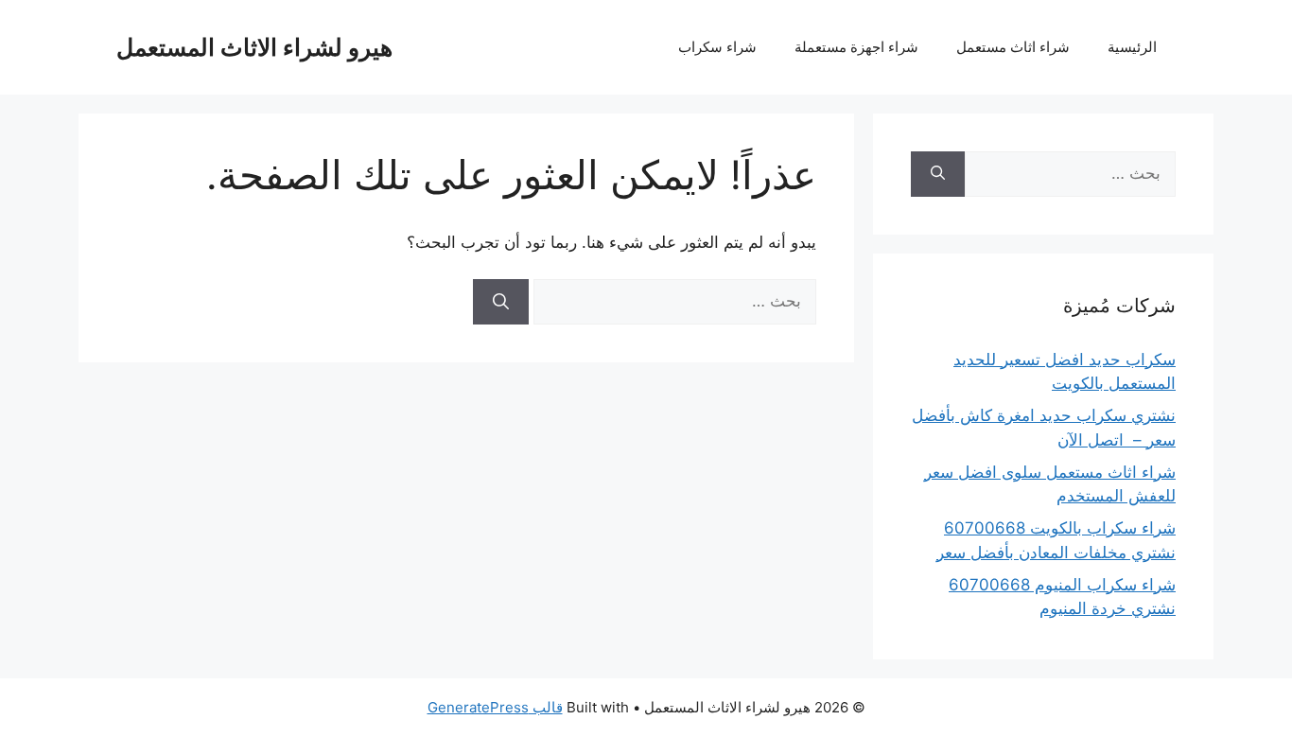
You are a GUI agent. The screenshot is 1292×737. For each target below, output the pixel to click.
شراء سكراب (717, 47)
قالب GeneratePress (495, 707)
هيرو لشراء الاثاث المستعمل (254, 47)
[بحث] (501, 302)
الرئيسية (1132, 47)
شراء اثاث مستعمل (1013, 47)
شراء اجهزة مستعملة (856, 47)
